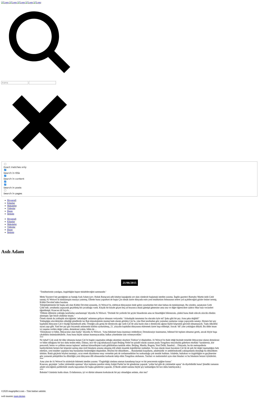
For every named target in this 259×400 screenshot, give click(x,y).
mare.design (19, 396)
